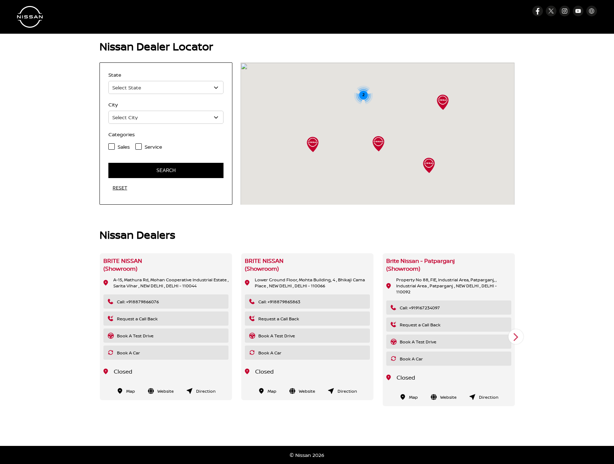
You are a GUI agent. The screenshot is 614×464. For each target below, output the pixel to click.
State (114, 74)
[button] (429, 165)
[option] (165, 327)
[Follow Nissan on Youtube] (578, 11)
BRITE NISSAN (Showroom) (122, 264)
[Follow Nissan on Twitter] (551, 11)
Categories (121, 134)
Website (165, 391)
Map (130, 391)
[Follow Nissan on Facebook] (538, 11)
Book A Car (128, 353)
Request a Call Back (137, 319)
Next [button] (515, 336)
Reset (120, 187)
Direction (206, 391)
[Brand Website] (592, 11)
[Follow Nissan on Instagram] (565, 11)
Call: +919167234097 (420, 308)
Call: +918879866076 (138, 302)
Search (166, 170)
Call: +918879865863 (279, 302)
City (113, 104)
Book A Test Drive (135, 336)
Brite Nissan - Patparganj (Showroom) (420, 264)
